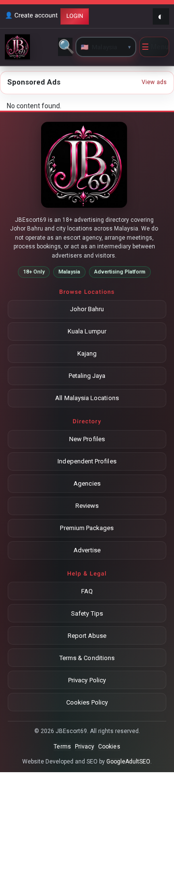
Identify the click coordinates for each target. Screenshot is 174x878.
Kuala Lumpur (87, 331)
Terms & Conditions (87, 658)
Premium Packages (87, 528)
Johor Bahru (87, 309)
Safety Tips (87, 613)
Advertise (87, 550)
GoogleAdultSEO (128, 761)
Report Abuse (87, 635)
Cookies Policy (87, 702)
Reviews (87, 505)
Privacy (84, 746)
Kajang (87, 353)
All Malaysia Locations (86, 398)
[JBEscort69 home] (30, 47)
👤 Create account (31, 15)
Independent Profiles (87, 461)
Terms (62, 746)
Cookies (109, 746)
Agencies (87, 483)
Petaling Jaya (87, 375)
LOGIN (74, 16)
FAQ (87, 591)
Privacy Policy (87, 680)
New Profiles (87, 439)
